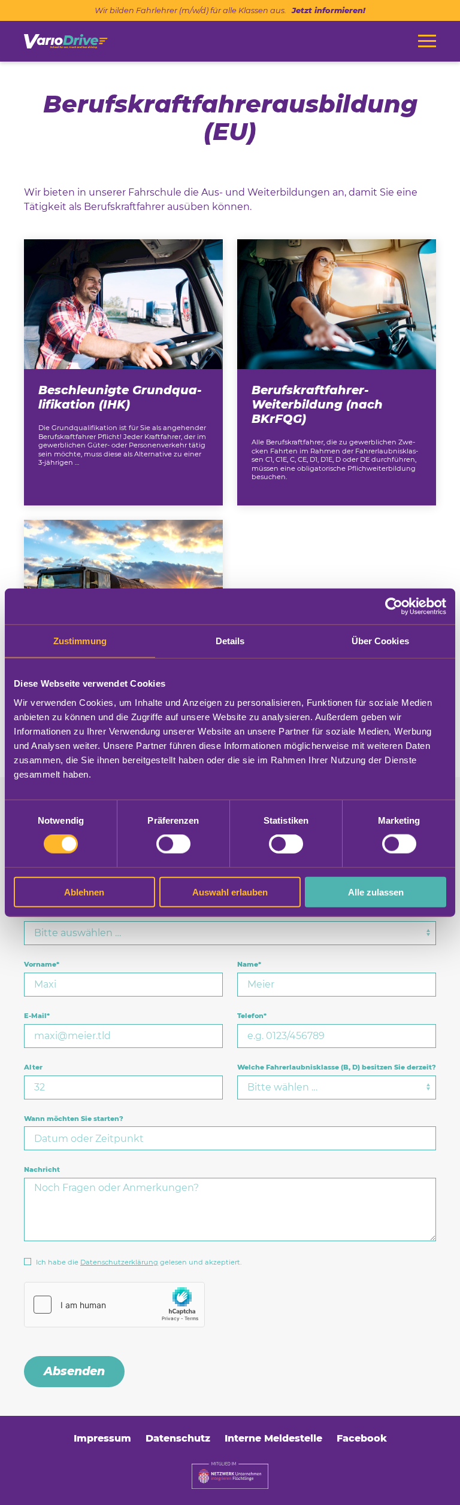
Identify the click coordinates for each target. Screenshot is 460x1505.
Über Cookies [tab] (380, 641)
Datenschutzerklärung (119, 1262)
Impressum (102, 1438)
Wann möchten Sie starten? (73, 1118)
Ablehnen (84, 891)
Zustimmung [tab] (80, 641)
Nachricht (42, 1169)
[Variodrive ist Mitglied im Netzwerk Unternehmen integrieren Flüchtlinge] (230, 1475)
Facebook (362, 1438)
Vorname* (41, 964)
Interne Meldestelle (273, 1438)
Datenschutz (178, 1438)
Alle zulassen (376, 891)
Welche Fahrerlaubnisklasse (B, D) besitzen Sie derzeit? (336, 1067)
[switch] (173, 844)
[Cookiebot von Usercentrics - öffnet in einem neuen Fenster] (393, 607)
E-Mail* (37, 1016)
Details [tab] (230, 641)
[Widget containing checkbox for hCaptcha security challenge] (114, 1304)
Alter (33, 1067)
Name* (249, 964)
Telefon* (252, 1016)
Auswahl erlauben (230, 891)
